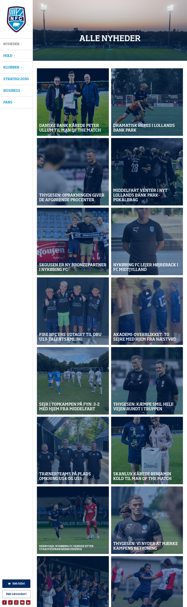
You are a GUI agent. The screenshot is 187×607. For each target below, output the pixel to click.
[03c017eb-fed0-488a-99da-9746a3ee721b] (147, 102)
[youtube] (22, 602)
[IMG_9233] (147, 241)
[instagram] (16, 602)
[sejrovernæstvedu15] (147, 311)
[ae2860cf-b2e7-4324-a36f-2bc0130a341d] (73, 520)
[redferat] (73, 381)
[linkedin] (28, 602)
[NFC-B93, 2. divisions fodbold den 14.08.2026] (73, 241)
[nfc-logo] (16, 19)
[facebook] (4, 602)
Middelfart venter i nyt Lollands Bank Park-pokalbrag (140, 195)
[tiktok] (10, 602)
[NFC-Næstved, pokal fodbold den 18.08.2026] (73, 171)
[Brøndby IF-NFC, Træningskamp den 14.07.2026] (147, 520)
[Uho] (73, 450)
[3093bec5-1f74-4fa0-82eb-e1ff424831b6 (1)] (73, 311)
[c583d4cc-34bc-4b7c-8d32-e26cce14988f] (73, 102)
